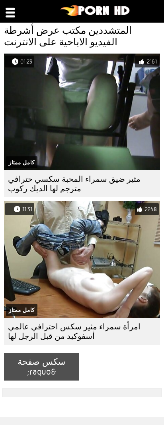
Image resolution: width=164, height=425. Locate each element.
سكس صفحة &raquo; (41, 367)
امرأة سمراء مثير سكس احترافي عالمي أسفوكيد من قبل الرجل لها (74, 331)
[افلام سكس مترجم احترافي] (95, 14)
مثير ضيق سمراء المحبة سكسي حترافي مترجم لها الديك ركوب (74, 184)
